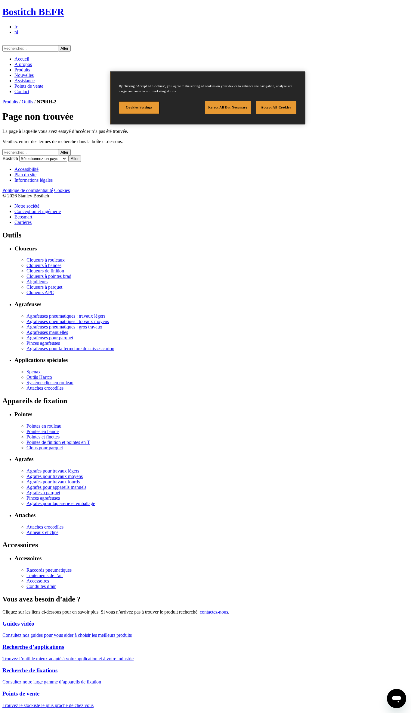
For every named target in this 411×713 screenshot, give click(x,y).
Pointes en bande (42, 431)
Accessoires (37, 580)
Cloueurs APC (40, 292)
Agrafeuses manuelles (47, 332)
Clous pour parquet (44, 447)
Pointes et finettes (43, 436)
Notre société (26, 206)
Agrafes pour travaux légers (52, 470)
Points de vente (28, 86)
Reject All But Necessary (228, 107)
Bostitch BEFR (33, 11)
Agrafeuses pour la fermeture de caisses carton (70, 348)
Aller (64, 48)
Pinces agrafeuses (43, 343)
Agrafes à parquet (43, 492)
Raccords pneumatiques (49, 570)
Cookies (62, 190)
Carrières (23, 222)
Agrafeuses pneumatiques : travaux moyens (67, 321)
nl (16, 32)
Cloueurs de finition (45, 270)
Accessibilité (26, 169)
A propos (23, 64)
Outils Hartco (39, 377)
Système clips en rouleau (49, 382)
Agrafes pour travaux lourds (53, 481)
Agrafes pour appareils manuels (56, 487)
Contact (21, 91)
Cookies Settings (139, 107)
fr (15, 26)
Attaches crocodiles (44, 388)
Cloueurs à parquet (44, 287)
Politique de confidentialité (27, 190)
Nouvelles (24, 75)
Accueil (21, 58)
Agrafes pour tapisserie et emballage (60, 503)
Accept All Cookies (276, 107)
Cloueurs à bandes (43, 265)
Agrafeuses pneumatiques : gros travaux (64, 326)
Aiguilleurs (37, 281)
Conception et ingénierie (37, 211)
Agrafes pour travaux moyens (54, 476)
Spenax (33, 371)
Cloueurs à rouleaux (45, 259)
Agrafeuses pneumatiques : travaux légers (65, 316)
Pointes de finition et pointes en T (58, 442)
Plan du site (25, 174)
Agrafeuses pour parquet (49, 337)
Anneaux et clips (42, 532)
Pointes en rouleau (43, 426)
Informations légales (33, 180)
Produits (22, 69)
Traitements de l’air (44, 575)
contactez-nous (214, 611)
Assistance (24, 80)
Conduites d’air (41, 586)
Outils (27, 101)
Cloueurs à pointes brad (48, 276)
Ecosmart (23, 216)
